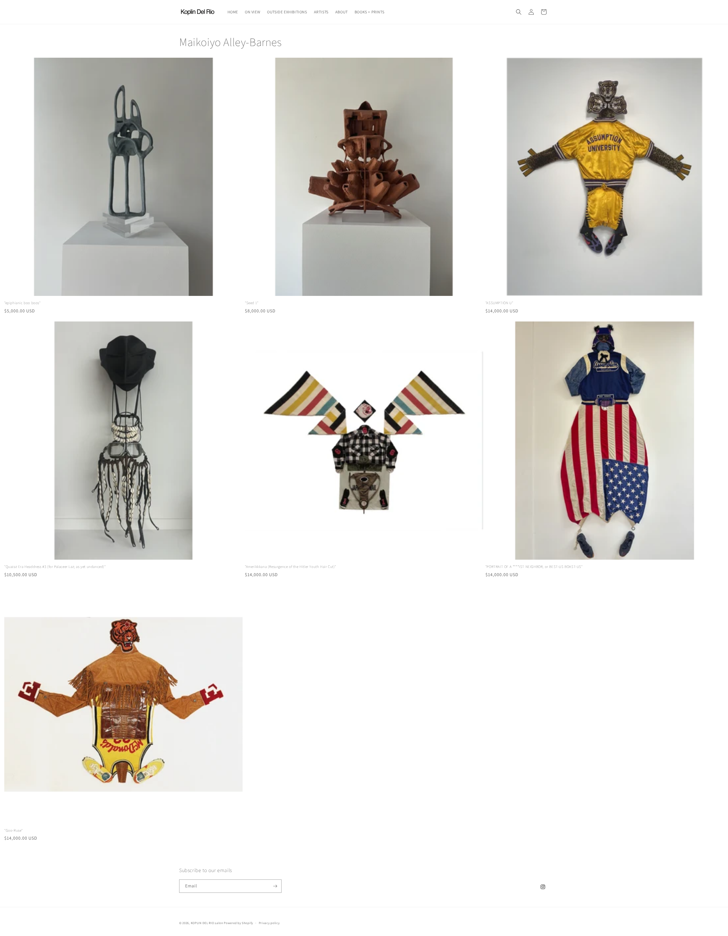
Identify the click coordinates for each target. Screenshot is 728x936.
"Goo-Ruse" (13, 830)
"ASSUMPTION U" (499, 303)
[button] (518, 12)
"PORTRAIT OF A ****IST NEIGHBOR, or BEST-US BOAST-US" (534, 566)
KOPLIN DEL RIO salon (207, 923)
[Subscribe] (275, 886)
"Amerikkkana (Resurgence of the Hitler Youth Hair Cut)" (290, 566)
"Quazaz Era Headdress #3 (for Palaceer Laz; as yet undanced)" (55, 566)
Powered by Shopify (238, 923)
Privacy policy (269, 923)
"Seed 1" (251, 303)
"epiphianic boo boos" (22, 303)
